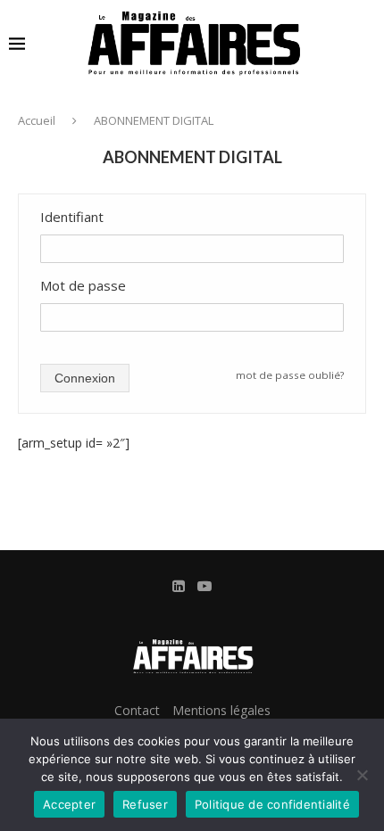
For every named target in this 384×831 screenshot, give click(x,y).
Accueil (36, 120)
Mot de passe (83, 285)
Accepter (69, 804)
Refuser (145, 804)
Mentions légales (221, 710)
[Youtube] (204, 586)
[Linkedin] (178, 586)
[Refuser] (362, 775)
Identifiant (72, 217)
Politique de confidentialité (272, 804)
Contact (137, 710)
